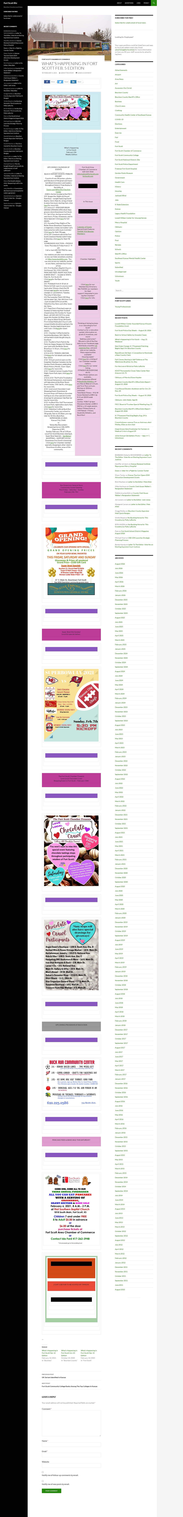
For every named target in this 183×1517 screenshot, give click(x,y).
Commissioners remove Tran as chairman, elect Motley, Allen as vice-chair (133, 423)
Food (117, 142)
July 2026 (118, 568)
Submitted (119, 267)
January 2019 (120, 971)
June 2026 (119, 573)
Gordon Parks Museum (124, 173)
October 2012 (120, 1231)
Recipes (118, 245)
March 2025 (119, 640)
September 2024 (121, 667)
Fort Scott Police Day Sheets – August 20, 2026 (133, 330)
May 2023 (119, 738)
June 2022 (119, 788)
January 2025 (120, 649)
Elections (118, 124)
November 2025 (121, 604)
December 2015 (121, 1137)
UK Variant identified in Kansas (54, 1375)
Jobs (117, 200)
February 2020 (120, 913)
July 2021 (118, 837)
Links (138, 3)
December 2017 (121, 1030)
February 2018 (120, 1021)
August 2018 (120, 994)
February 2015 (120, 1173)
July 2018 (118, 998)
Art (116, 83)
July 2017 (118, 1052)
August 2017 (120, 1048)
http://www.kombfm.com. (58, 259)
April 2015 (119, 1164)
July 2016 (118, 1106)
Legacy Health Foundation (125, 213)
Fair (116, 137)
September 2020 (121, 882)
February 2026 (120, 591)
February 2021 (120, 859)
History (118, 187)
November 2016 (121, 1088)
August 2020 (120, 886)
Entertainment (120, 128)
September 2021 (121, 828)
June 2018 (119, 1003)
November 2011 (121, 1272)
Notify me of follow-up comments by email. (60, 1475)
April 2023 (119, 743)
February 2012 (120, 1258)
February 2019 (120, 967)
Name (45, 1441)
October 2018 (120, 985)
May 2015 (119, 1160)
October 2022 (120, 770)
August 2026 (120, 564)
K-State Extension (122, 204)
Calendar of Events (84, 227)
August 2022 (120, 779)
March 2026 (119, 586)
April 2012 (119, 1249)
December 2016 (121, 1083)
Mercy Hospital (121, 222)
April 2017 (119, 1065)
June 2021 (119, 841)
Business (118, 101)
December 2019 (121, 922)
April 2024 (119, 689)
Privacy (146, 3)
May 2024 (119, 685)
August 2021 (120, 833)
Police (117, 236)
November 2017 (121, 1034)
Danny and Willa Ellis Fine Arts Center (58, 191)
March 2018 (119, 1016)
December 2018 (121, 976)
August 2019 (120, 940)
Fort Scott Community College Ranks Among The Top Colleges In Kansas (69, 1384)
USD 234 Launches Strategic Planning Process (13, 123)
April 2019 (119, 958)
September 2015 (121, 1151)
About (119, 3)
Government (120, 178)
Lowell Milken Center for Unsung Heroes (131, 218)
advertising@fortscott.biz (125, 50)
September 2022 (121, 774)
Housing (118, 191)
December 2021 (121, 815)
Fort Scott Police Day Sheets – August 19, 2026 (133, 395)
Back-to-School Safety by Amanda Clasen (131, 335)
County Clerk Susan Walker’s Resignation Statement (131, 494)
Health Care (119, 182)
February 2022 (120, 806)
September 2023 (121, 721)
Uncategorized (120, 272)
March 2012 (119, 1254)
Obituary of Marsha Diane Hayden (128, 377)
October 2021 (120, 824)
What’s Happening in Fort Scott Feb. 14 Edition (89, 1352)
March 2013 (119, 1227)
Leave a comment (84, 73)
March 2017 (119, 1070)
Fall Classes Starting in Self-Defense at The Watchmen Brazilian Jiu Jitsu (131, 360)
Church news (120, 106)
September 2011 (121, 1280)
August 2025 (120, 618)
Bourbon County (121, 92)
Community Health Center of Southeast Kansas (133, 115)
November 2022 (121, 765)
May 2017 (119, 1061)
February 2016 (120, 1128)
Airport (118, 75)
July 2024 (118, 676)
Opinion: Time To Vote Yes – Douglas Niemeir (13, 198)
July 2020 (118, 891)
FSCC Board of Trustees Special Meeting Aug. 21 (133, 404)
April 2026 (119, 582)
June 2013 (119, 1218)
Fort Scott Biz (10, 3)
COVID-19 (119, 119)
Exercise (118, 133)
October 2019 (120, 931)
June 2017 (119, 1057)
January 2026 (120, 595)
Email (45, 1451)
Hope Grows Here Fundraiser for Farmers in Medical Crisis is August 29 (132, 430)
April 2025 (119, 635)
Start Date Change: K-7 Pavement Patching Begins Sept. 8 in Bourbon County (131, 347)
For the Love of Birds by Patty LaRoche (130, 366)
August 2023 (120, 725)
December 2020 (121, 868)
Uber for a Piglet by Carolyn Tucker (135, 471)
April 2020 (119, 904)
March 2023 (119, 747)
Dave (117, 471)
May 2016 (119, 1115)
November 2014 (121, 1182)
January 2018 (120, 1025)
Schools (118, 249)
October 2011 (120, 1276)
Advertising (129, 3)
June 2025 (119, 626)
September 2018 (121, 989)
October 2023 (120, 716)
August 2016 (120, 1101)
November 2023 (121, 712)
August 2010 (120, 1289)
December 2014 (121, 1177)
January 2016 (120, 1133)
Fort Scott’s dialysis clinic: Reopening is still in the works (13, 183)
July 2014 (118, 1195)
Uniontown (119, 276)
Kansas (118, 209)
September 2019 (121, 936)
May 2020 (119, 900)
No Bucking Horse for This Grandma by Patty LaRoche (131, 519)
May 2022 (119, 792)
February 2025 (120, 644)
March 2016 (119, 1124)
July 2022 (118, 783)
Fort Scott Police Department (126, 164)
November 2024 (121, 658)
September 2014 (121, 1191)
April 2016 (119, 1119)
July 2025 (118, 622)
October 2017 (120, 1039)
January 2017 (120, 1079)
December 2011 (121, 1267)
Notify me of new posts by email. (55, 1484)
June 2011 (119, 1285)
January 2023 (120, 756)
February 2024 (120, 698)
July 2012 (118, 1245)
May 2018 (119, 1007)
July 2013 (118, 1213)
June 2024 (119, 680)
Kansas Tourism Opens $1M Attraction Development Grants (132, 476)
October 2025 (120, 609)
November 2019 (121, 927)
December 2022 (121, 761)
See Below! (67, 436)
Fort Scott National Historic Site (127, 160)
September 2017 (121, 1043)
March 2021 (119, 855)
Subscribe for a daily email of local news (130, 23)
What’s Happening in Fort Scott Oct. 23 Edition (69, 1352)
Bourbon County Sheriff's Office (127, 97)
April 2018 (119, 1012)
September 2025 (121, 613)
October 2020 (120, 877)
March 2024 (119, 694)
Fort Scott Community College (127, 155)
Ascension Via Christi (123, 88)
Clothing (118, 110)
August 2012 (120, 1240)
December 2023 (121, 707)
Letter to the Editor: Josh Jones (138, 500)
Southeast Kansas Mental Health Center (130, 258)
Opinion (118, 231)
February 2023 (120, 752)
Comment (47, 1409)
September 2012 (121, 1236)
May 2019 (119, 953)
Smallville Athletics (86, 381)
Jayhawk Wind (120, 195)
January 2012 (120, 1263)
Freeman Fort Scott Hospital (126, 169)
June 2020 (119, 895)
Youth (117, 281)
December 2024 (121, 653)
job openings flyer (88, 347)
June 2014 (119, 1200)
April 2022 (119, 797)
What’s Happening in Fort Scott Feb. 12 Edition (50, 1352)
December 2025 (121, 600)
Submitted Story (67, 73)
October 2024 (120, 662)
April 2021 (119, 850)
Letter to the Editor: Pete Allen (140, 482)
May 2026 (119, 577)
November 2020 (121, 873)
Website (45, 1462)
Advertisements (121, 70)
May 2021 (119, 846)
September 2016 (121, 1097)
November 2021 (121, 819)
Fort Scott (119, 146)
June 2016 (119, 1110)
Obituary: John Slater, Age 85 (126, 400)
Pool (117, 240)
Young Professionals (123, 307)
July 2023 (118, 730)
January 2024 (120, 703)
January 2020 (120, 918)
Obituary (118, 227)
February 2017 (120, 1074)
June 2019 (119, 949)
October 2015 (120, 1146)
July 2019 (118, 945)
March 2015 (119, 1168)
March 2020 (119, 909)
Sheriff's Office (120, 254)
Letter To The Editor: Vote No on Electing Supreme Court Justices (133, 457)
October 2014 (120, 1186)
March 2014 (119, 1204)
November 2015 (121, 1142)
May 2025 (119, 631)
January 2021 (120, 864)
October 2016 (120, 1092)
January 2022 (120, 810)
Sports (117, 263)
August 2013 (120, 1209)
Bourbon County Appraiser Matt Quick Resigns (13, 96)
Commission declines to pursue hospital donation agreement (14, 191)
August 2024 (120, 671)
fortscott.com (88, 176)
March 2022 (119, 801)
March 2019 (119, 962)
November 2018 (121, 980)
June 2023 (119, 734)
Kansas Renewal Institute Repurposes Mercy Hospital (132, 465)
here (46, 205)
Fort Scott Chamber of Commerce (56, 59)
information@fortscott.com (88, 174)
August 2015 (120, 1155)
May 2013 (119, 1222)
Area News (119, 79)
